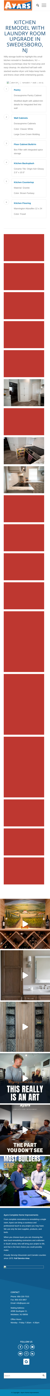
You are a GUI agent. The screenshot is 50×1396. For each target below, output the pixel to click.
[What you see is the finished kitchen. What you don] (25, 1130)
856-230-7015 (23, 1297)
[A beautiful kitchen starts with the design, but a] (25, 1078)
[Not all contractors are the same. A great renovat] (25, 975)
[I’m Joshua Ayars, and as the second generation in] (25, 924)
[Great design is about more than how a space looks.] (25, 1027)
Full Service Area (21, 1258)
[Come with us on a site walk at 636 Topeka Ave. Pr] (25, 1181)
